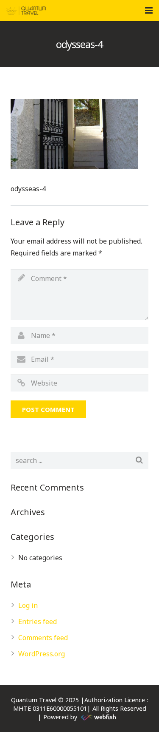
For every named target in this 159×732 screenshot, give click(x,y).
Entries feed (37, 621)
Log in (28, 605)
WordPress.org (41, 653)
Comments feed (43, 637)
